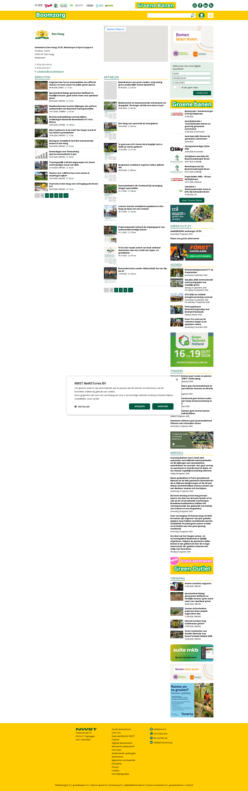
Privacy (115, 767)
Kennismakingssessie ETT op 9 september (199, 271)
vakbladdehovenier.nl (134, 785)
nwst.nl (189, 785)
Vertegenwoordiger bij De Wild (197, 147)
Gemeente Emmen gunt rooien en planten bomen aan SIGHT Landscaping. (191, 377)
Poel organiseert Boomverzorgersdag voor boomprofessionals (197, 309)
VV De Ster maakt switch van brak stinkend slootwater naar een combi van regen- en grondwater (139, 250)
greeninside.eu (176, 785)
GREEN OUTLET (180, 226)
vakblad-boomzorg (163, 742)
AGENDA (176, 265)
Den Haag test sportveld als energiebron (138, 123)
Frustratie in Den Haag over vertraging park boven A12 (73, 185)
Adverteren (117, 756)
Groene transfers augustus (198, 583)
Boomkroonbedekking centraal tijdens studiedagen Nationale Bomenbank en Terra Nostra (71, 119)
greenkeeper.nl (80, 785)
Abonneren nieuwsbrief (123, 746)
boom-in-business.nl (157, 785)
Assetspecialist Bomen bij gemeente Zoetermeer (197, 137)
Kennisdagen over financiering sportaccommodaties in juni (64, 152)
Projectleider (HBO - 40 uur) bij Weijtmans (198, 177)
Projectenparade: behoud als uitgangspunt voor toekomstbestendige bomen (141, 228)
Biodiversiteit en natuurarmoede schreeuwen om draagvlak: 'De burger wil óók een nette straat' (142, 104)
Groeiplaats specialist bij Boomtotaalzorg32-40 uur (197, 157)
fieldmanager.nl (62, 785)
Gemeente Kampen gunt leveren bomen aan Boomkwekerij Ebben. (190, 412)
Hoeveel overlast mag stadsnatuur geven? (195, 622)
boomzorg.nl (115, 785)
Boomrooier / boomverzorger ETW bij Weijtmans (199, 112)
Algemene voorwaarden (123, 760)
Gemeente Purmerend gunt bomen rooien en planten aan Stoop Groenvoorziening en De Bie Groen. (191, 401)
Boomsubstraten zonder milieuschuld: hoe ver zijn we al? (142, 269)
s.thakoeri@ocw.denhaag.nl (50, 71)
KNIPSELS (176, 453)
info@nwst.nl (160, 729)
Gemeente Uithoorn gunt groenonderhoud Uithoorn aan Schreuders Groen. (191, 422)
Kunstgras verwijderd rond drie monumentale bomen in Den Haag (71, 142)
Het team (116, 749)
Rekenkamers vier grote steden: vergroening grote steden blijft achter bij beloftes (140, 83)
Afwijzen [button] (139, 406)
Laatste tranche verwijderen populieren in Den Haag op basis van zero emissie (140, 207)
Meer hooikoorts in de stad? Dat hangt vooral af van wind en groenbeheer (72, 131)
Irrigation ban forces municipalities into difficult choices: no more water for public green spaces (72, 83)
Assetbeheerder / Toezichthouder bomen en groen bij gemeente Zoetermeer (198, 125)
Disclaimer (117, 763)
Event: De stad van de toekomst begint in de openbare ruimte (196, 322)
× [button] (177, 380)
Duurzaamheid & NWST (123, 736)
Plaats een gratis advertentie (184, 238)
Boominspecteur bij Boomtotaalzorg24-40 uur (197, 167)
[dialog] (124, 395)
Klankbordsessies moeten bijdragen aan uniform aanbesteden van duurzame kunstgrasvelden (73, 107)
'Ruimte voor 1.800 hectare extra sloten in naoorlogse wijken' (69, 174)
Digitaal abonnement (122, 742)
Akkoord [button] (163, 406)
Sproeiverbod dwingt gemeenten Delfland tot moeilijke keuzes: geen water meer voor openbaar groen (73, 95)
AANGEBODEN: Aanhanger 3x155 (186, 231)
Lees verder (93, 398)
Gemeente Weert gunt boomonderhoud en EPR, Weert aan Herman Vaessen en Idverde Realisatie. (191, 388)
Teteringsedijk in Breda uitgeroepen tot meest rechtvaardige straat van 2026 (72, 163)
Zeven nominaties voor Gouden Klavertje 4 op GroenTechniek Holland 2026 (198, 633)
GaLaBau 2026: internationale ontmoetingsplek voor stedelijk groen (199, 282)
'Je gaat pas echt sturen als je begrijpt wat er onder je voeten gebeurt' (140, 145)
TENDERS (176, 371)
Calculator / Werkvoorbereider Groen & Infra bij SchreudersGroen (198, 189)
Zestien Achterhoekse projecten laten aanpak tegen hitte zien (196, 611)
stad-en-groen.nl (98, 785)
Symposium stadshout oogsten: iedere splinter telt (141, 166)
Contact (115, 739)
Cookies (115, 770)
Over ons (116, 732)
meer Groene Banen (192, 200)
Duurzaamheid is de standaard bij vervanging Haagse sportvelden (140, 187)
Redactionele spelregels (124, 753)
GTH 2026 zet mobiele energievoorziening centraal (198, 295)
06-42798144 (160, 738)
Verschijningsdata (120, 773)
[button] (81, 406)
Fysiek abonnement (121, 729)
